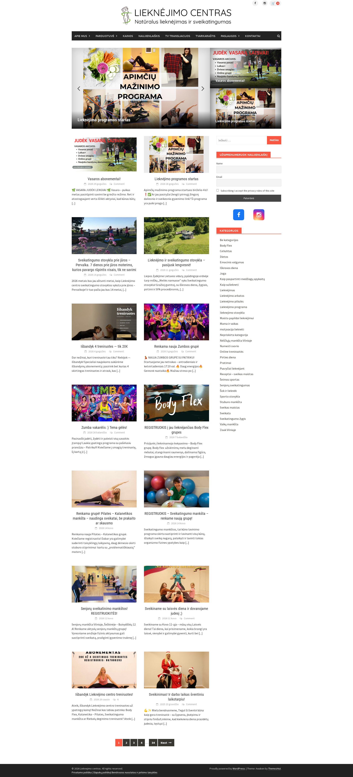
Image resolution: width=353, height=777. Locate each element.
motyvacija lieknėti (232, 329)
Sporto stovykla (230, 396)
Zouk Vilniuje (228, 430)
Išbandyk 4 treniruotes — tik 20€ (104, 346)
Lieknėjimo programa (233, 307)
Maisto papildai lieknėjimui (237, 318)
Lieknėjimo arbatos (232, 295)
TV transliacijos (177, 36)
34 (153, 742)
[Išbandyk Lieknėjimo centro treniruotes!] (104, 669)
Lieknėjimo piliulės (232, 301)
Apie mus (80, 36)
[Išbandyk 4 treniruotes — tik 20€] (104, 321)
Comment (119, 184)
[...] (73, 203)
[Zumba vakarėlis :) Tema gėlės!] (104, 402)
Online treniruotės (231, 351)
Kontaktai (252, 36)
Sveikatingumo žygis (233, 418)
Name (219, 163)
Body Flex (226, 245)
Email (219, 177)
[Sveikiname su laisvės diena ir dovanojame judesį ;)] (176, 584)
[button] (200, 88)
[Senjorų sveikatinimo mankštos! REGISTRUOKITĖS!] (104, 584)
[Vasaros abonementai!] (245, 68)
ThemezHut (274, 768)
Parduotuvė (105, 36)
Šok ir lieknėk (228, 391)
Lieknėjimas (227, 290)
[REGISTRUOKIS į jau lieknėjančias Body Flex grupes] (176, 402)
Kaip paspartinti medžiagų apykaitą (242, 279)
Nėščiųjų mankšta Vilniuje (236, 340)
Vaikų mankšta (229, 424)
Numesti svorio (229, 346)
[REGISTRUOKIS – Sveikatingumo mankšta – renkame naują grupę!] (176, 488)
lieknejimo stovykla (232, 312)
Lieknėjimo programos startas (235, 121)
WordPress (239, 768)
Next (164, 742)
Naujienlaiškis (149, 36)
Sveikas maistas (230, 407)
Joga (223, 273)
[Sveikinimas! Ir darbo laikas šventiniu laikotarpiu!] (176, 669)
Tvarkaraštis (205, 36)
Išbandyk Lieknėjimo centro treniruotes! (104, 694)
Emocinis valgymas (232, 262)
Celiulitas (226, 251)
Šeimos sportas (229, 379)
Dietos (224, 257)
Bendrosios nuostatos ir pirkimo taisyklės (134, 772)
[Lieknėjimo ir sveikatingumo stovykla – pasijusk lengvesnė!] (176, 235)
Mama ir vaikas (229, 323)
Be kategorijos (229, 240)
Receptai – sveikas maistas (236, 374)
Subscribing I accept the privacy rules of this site (247, 190)
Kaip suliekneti (229, 284)
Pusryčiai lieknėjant (232, 368)
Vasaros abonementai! (230, 81)
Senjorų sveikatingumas (235, 385)
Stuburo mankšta (231, 402)
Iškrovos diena (229, 268)
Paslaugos (228, 36)
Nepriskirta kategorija (234, 335)
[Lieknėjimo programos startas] (141, 88)
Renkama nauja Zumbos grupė (176, 346)
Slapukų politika (101, 772)
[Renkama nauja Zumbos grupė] (176, 321)
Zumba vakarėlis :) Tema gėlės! (104, 427)
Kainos (128, 36)
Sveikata (225, 413)
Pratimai (225, 363)
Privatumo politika (82, 772)
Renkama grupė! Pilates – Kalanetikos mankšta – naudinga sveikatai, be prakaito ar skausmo (104, 518)
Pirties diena (228, 357)
